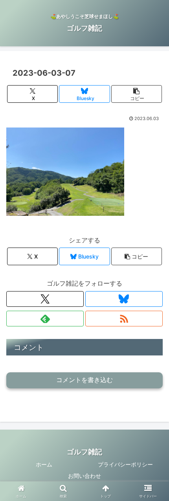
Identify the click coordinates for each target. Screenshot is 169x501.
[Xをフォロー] (45, 299)
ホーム (44, 464)
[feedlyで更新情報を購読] (45, 318)
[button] (136, 94)
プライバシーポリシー (125, 464)
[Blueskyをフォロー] (124, 299)
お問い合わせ (84, 475)
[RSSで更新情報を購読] (124, 318)
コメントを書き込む (84, 380)
